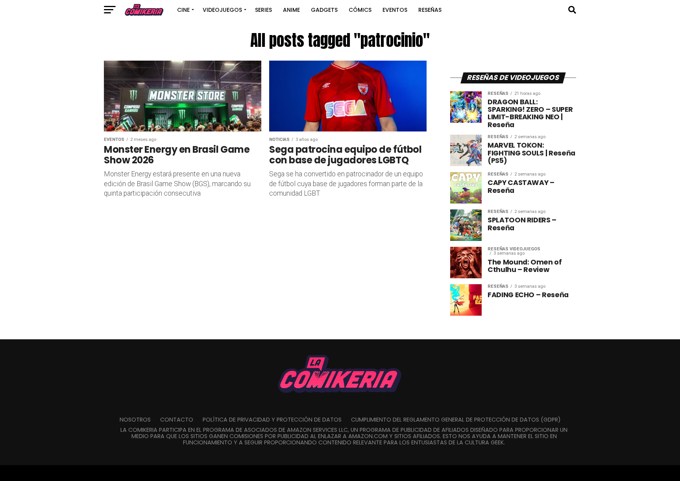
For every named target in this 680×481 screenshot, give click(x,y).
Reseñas (430, 10)
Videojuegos (222, 10)
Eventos (394, 10)
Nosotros (135, 420)
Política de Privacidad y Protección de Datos (272, 420)
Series (263, 10)
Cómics (360, 10)
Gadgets (324, 10)
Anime (291, 10)
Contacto (176, 420)
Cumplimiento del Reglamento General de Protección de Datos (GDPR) (456, 420)
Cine (183, 10)
